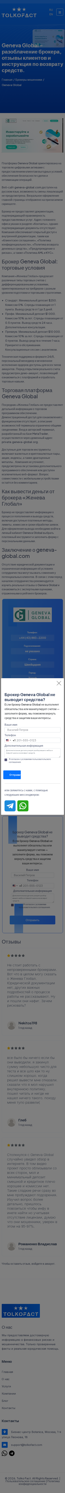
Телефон (10, 735)
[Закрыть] (59, 683)
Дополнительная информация (24, 745)
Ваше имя (11, 724)
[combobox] (10, 740)
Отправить (15, 774)
